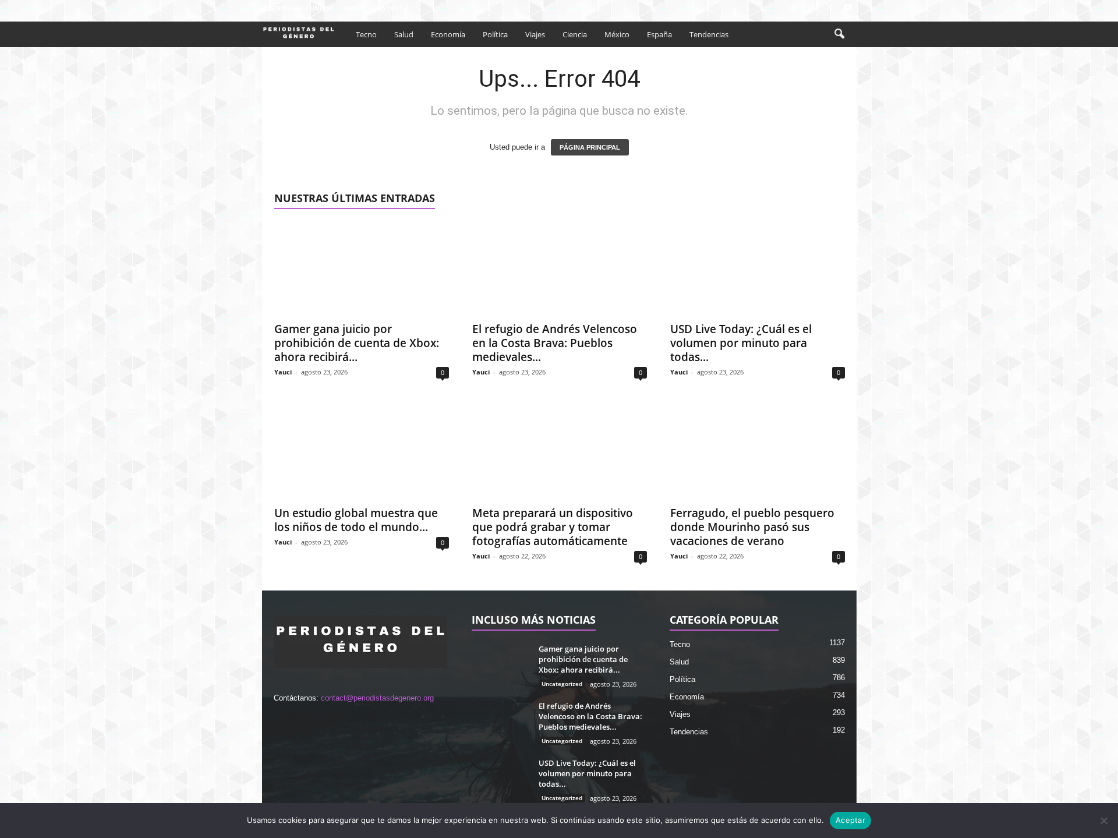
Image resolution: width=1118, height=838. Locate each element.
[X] (830, 8)
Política (495, 34)
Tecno (366, 34)
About (354, 7)
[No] (1103, 820)
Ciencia (574, 34)
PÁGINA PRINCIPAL (590, 147)
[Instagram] (812, 8)
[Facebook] (794, 8)
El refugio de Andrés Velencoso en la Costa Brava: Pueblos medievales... (554, 343)
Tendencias (708, 34)
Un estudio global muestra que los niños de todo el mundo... (356, 520)
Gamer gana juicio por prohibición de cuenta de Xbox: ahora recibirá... (356, 343)
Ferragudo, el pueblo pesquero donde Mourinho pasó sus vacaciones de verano (752, 527)
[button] (839, 34)
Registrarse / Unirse (297, 7)
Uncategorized (562, 684)
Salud (403, 34)
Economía (448, 34)
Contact (387, 7)
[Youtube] (848, 8)
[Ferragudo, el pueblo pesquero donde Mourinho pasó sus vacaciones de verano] (757, 452)
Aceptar (850, 820)
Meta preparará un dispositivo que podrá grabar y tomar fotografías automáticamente (552, 527)
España (659, 34)
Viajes (535, 34)
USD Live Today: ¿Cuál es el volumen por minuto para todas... (741, 343)
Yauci (283, 371)
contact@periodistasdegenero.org (377, 698)
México (616, 34)
